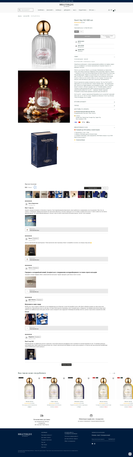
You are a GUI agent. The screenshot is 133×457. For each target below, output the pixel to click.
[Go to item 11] (103, 194)
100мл (76, 31)
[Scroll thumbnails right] (106, 194)
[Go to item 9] (88, 194)
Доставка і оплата (46, 437)
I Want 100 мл (54, 401)
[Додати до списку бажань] (39, 378)
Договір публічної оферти (71, 438)
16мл (81, 31)
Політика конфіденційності (71, 436)
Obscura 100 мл (103, 401)
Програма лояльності (46, 435)
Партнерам (44, 444)
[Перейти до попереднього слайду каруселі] (110, 373)
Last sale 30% (26, 16)
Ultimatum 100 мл (78, 401)
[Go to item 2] (36, 194)
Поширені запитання (46, 440)
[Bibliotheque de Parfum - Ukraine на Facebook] (92, 444)
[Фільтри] (103, 188)
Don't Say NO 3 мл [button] (34, 291)
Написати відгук (92, 188)
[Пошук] (19, 10)
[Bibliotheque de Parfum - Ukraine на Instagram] (95, 444)
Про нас (43, 442)
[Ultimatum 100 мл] (78, 388)
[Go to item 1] (28, 194)
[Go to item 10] (96, 194)
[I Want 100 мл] (54, 388)
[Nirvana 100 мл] (29, 388)
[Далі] (87, 1)
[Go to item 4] (51, 194)
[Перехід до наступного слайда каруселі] (114, 373)
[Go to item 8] (81, 194)
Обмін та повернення (70, 441)
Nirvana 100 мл (29, 401)
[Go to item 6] (66, 194)
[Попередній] (45, 1)
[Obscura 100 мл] (103, 388)
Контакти (43, 447)
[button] (77, 22)
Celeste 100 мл (128, 401)
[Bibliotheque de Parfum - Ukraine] (66, 5)
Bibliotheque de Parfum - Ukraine (31, 450)
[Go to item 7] (73, 194)
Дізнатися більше (80, 140)
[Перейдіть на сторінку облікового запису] (108, 10)
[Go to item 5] (58, 194)
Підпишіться (111, 439)
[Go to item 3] (43, 194)
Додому (20, 16)
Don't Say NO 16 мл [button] (34, 230)
